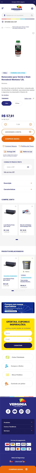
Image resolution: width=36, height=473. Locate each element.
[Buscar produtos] (32, 15)
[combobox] (18, 15)
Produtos (7, 27)
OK (28, 167)
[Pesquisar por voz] (4, 23)
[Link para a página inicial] (2, 27)
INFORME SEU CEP (11, 22)
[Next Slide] (34, 2)
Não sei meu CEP (9, 172)
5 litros (17, 103)
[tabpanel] (10, 219)
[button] (29, 98)
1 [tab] (17, 239)
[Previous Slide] (2, 2)
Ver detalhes (5, 95)
